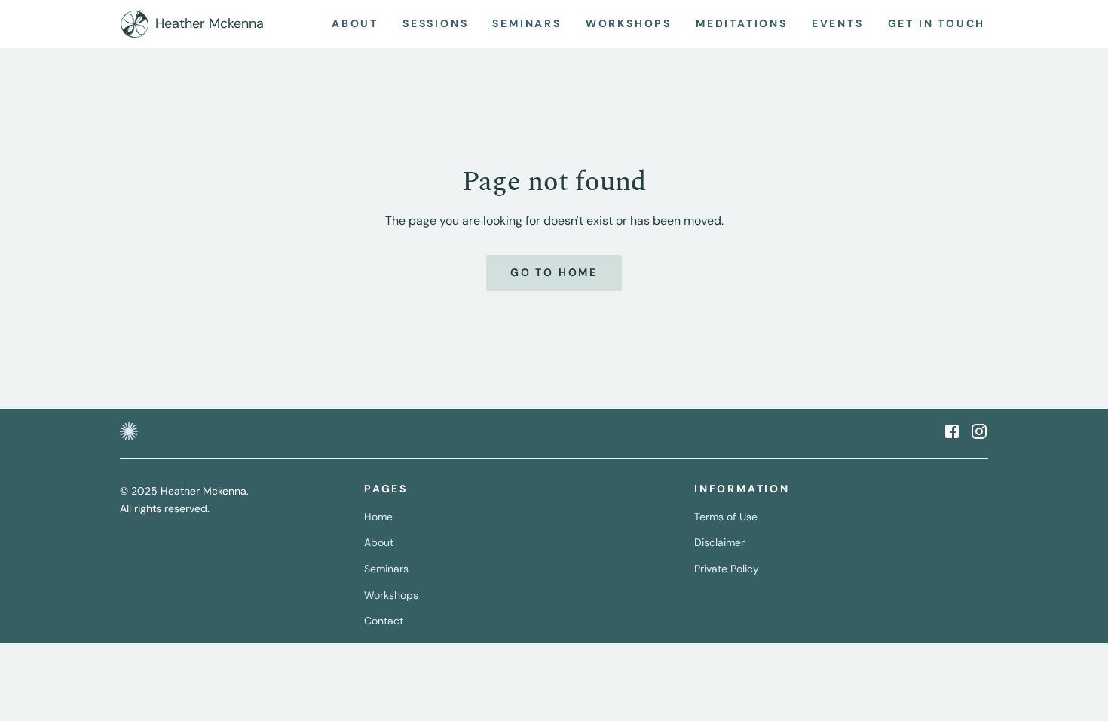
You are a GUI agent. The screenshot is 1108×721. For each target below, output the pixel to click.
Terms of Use (726, 516)
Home (378, 516)
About (378, 542)
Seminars (386, 568)
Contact (383, 620)
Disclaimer (719, 542)
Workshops (391, 595)
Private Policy (726, 568)
